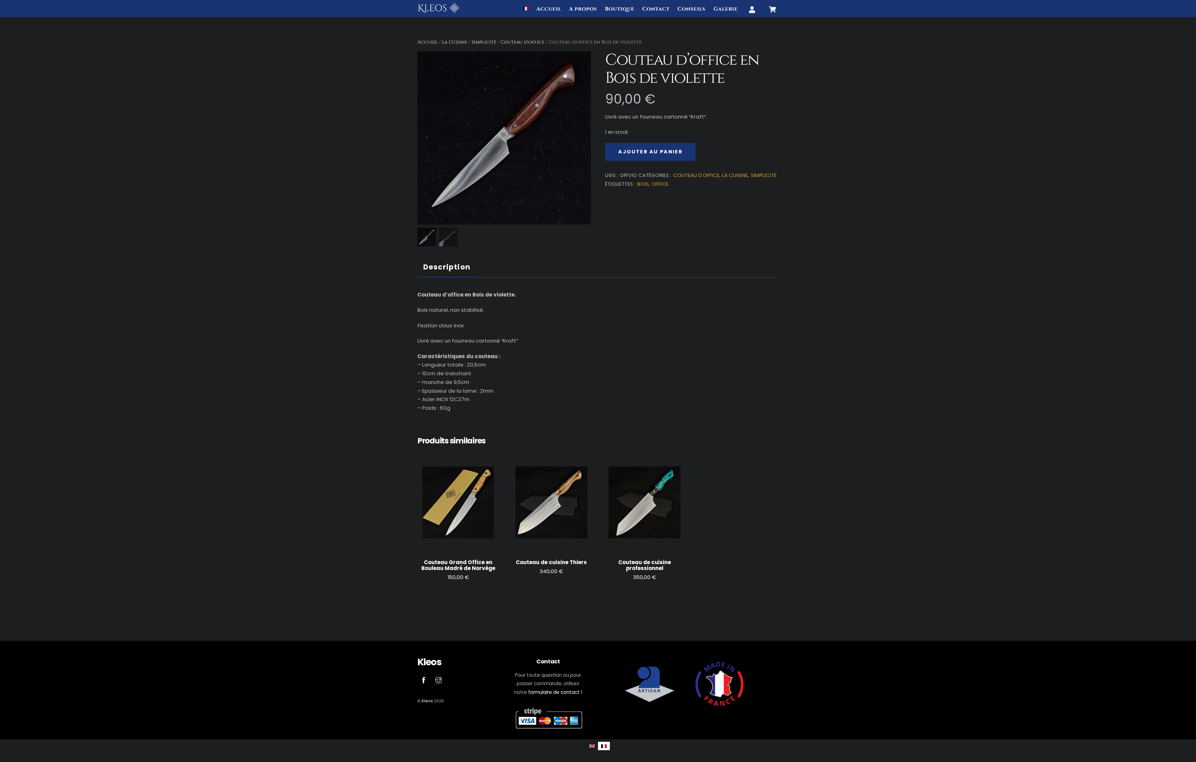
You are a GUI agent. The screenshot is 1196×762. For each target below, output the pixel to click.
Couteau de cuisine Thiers (551, 562)
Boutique (619, 9)
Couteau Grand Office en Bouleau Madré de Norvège (458, 565)
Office (660, 184)
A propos (583, 9)
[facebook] (423, 679)
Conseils (691, 9)
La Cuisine (454, 42)
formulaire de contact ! (555, 692)
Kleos (427, 701)
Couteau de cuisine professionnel (644, 565)
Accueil (548, 9)
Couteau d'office (522, 42)
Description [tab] (446, 267)
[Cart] (772, 9)
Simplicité (484, 42)
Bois (643, 184)
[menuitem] (526, 9)
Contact (656, 9)
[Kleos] (438, 11)
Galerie (726, 9)
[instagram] (438, 679)
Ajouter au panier (650, 151)
